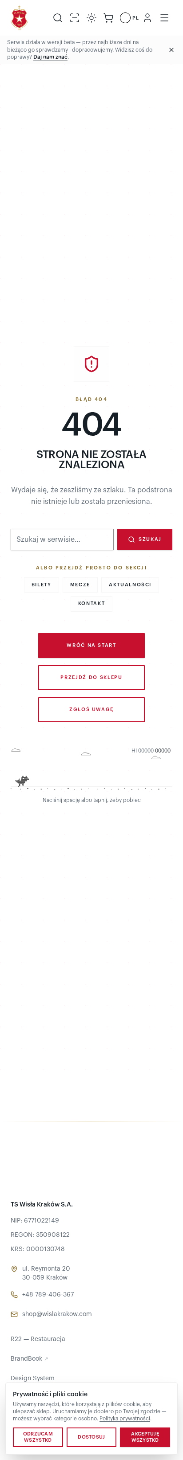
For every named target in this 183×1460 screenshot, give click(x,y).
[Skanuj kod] (75, 18)
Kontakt (91, 603)
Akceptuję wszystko (145, 1437)
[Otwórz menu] (164, 18)
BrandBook (29, 1359)
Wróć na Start (91, 645)
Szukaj (150, 539)
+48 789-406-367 (48, 1295)
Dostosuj (91, 1437)
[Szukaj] (58, 18)
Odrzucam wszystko (38, 1437)
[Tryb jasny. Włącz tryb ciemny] (91, 18)
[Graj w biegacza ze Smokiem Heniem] (91, 770)
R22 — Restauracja (38, 1339)
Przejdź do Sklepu (91, 677)
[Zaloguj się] (147, 18)
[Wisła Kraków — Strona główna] (19, 18)
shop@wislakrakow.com (57, 1314)
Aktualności (130, 584)
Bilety (42, 584)
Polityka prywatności (124, 1418)
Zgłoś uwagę (91, 709)
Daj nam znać (50, 57)
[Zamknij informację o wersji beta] (171, 50)
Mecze (80, 584)
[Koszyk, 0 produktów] (108, 18)
